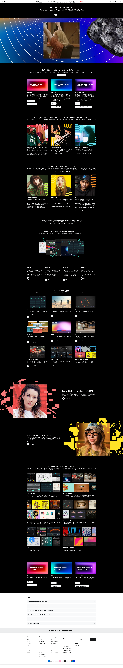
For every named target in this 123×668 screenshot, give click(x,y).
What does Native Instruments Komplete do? (37, 601)
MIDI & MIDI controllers (67, 650)
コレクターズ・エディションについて (83, 106)
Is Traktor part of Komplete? (34, 623)
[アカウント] (118, 2)
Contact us (29, 643)
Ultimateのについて (56, 106)
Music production (66, 646)
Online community (42, 650)
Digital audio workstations (67, 652)
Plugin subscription (54, 652)
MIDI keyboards (53, 643)
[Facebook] (75, 645)
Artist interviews (66, 642)
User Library (41, 652)
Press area (29, 648)
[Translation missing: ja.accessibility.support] (116, 2)
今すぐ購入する (31, 100)
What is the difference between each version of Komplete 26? (40, 610)
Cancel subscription (42, 648)
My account (41, 639)
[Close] (121, 666)
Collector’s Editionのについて (82, 586)
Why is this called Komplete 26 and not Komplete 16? (39, 614)
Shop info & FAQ (42, 643)
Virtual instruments (54, 641)
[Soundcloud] (80, 645)
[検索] (114, 2)
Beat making (65, 644)
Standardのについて (32, 104)
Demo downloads (42, 654)
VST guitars (53, 648)
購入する (53, 103)
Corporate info (29, 641)
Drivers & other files (42, 656)
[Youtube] (78, 645)
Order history (41, 641)
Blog (28, 639)
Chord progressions (66, 657)
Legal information (30, 652)
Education (29, 650)
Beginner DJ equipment (67, 648)
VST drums (53, 650)
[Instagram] (76, 645)
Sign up (93, 639)
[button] (61, 15)
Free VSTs (52, 639)
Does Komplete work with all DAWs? (35, 605)
